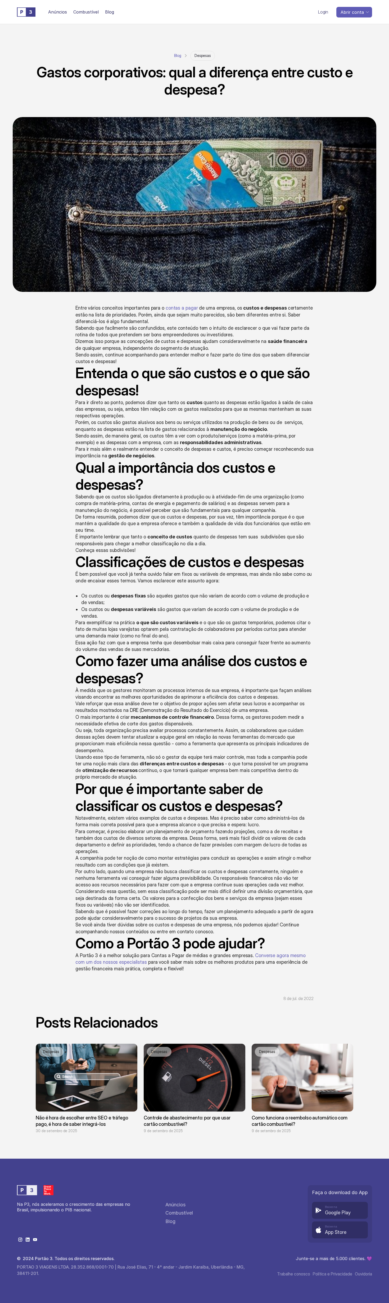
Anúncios (57, 12)
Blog (178, 55)
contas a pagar (182, 308)
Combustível (86, 12)
